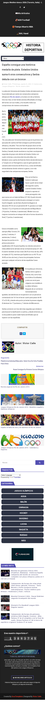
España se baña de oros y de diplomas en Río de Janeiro (21, 427)
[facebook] (20, 7)
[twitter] (24, 7)
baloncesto (38, 84)
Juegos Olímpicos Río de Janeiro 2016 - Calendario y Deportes (19, 448)
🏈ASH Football (22, 20)
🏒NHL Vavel (22, 33)
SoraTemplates (17, 696)
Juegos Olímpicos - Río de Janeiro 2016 (15, 86)
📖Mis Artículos (22, 13)
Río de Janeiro (15, 97)
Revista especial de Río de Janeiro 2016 (15, 387)
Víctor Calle (37, 696)
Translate (17, 477)
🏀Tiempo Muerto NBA (22, 27)
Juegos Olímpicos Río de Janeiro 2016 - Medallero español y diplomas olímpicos (22, 408)
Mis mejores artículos (23, 677)
